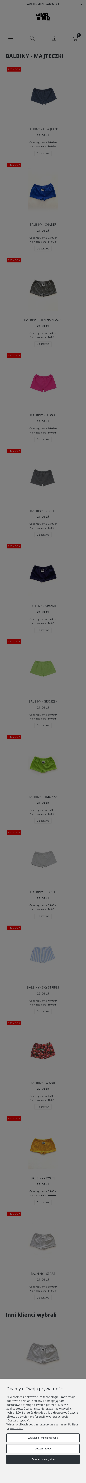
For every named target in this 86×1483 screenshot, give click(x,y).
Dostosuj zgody (43, 1448)
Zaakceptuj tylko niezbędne (43, 1437)
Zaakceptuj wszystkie (43, 1459)
